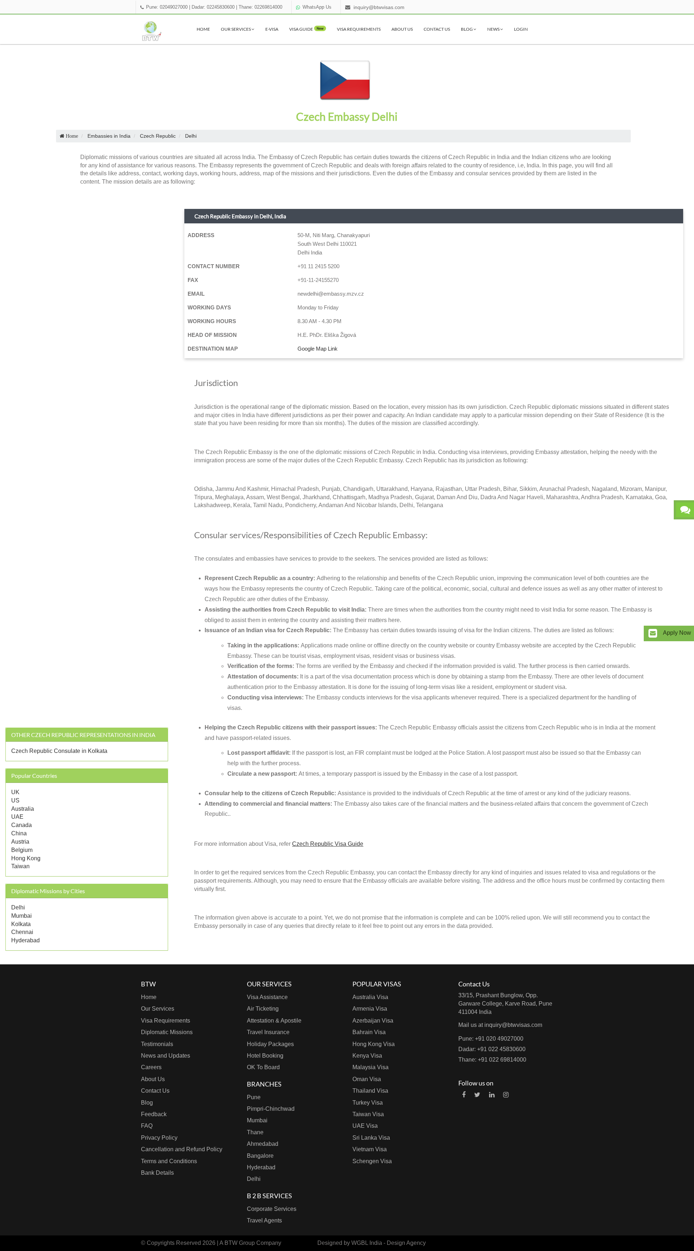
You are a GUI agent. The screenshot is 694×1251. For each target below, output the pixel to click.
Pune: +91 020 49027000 (490, 1039)
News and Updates (165, 1056)
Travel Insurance (268, 1032)
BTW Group (239, 1243)
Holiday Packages (270, 1044)
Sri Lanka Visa (371, 1138)
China (19, 833)
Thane (255, 1132)
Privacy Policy (159, 1138)
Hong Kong (25, 858)
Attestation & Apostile (274, 1020)
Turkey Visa (367, 1103)
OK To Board (263, 1067)
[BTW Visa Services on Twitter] (477, 1094)
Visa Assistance (267, 997)
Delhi (18, 907)
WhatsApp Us (317, 7)
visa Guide (306, 29)
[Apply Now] (653, 633)
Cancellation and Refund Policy (181, 1149)
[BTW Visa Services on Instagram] (506, 1094)
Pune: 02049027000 (167, 7)
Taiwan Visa (368, 1114)
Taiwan (20, 866)
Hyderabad (25, 940)
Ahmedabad (262, 1144)
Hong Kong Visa (373, 1044)
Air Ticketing (263, 1009)
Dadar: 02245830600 (213, 7)
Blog (467, 29)
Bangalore (260, 1156)
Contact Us (437, 29)
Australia (22, 809)
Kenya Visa (367, 1056)
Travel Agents (264, 1220)
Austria (20, 842)
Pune (254, 1097)
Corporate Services (271, 1209)
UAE (17, 817)
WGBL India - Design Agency (388, 1243)
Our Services (236, 29)
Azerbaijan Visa (372, 1020)
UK (15, 792)
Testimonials (157, 1044)
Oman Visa (366, 1079)
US (15, 800)
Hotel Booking (265, 1056)
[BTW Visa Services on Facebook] (463, 1094)
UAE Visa (365, 1126)
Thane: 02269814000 (260, 7)
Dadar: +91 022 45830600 (492, 1049)
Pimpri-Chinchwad (271, 1109)
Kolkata (21, 924)
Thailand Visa (370, 1091)
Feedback (154, 1114)
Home (203, 29)
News (493, 29)
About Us (402, 29)
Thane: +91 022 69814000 (492, 1060)
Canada (21, 825)
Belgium (22, 850)
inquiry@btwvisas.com (379, 7)
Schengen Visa (372, 1161)
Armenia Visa (369, 1009)
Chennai (22, 932)
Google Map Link (317, 349)
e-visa (271, 29)
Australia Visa (370, 997)
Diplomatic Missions (167, 1032)
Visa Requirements (359, 29)
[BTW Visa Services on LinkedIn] (491, 1094)
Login (521, 29)
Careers (151, 1067)
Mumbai (21, 916)
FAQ (147, 1126)
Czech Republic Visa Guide (327, 844)
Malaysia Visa (370, 1067)
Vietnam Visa (369, 1149)
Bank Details (157, 1173)
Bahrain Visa (369, 1032)
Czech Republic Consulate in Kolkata (59, 751)
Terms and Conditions (169, 1161)
